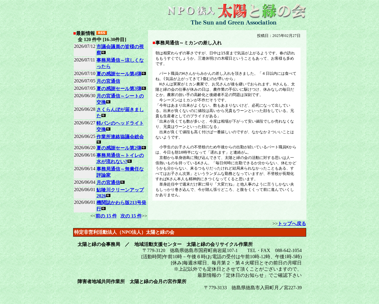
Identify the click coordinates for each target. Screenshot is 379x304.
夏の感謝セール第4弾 (119, 73)
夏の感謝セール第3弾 (119, 88)
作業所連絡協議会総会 (120, 136)
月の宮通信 (108, 81)
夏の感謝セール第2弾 (119, 147)
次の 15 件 (131, 215)
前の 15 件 (106, 215)
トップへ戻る (292, 223)
